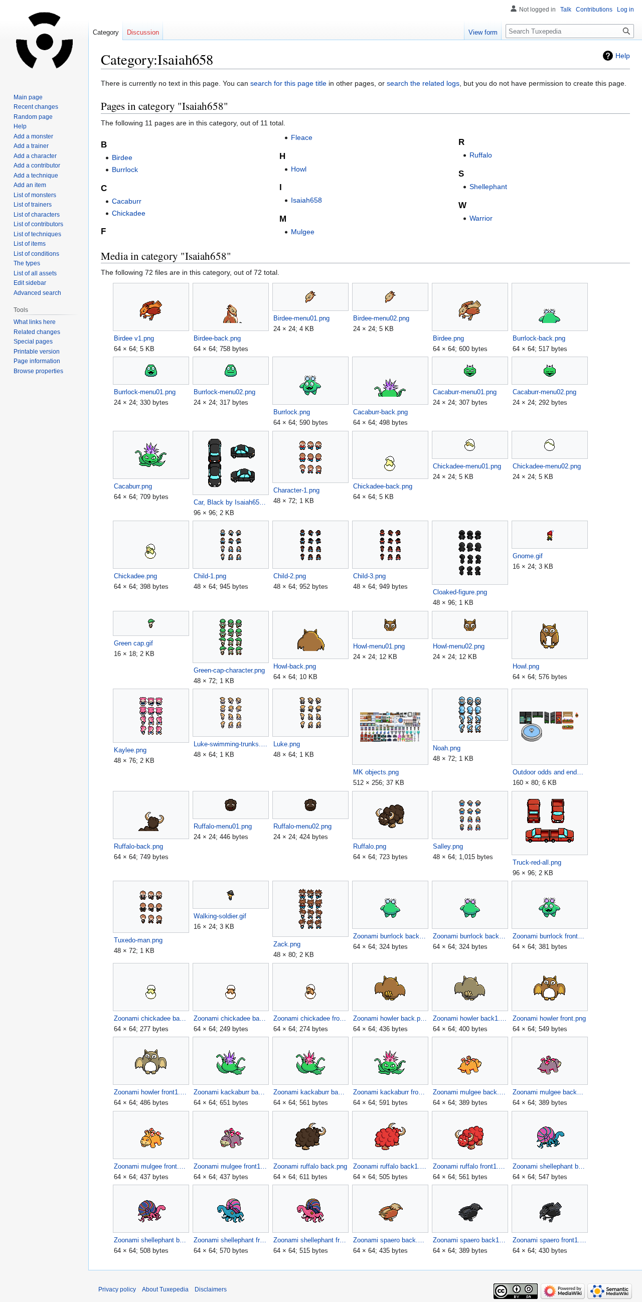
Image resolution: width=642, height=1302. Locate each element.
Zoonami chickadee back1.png (230, 1018)
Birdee (122, 157)
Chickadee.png (135, 576)
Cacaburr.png (133, 486)
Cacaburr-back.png (380, 412)
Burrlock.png (291, 412)
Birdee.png (448, 338)
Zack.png (286, 944)
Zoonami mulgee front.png (151, 1166)
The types (27, 263)
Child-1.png (210, 576)
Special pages (33, 341)
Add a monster (33, 136)
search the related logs (423, 83)
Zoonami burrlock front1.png (549, 936)
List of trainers (33, 204)
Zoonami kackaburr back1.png (310, 1092)
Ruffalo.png (369, 846)
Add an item (30, 185)
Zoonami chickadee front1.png (310, 1018)
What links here (35, 322)
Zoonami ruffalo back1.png (390, 1166)
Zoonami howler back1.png (470, 1018)
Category (106, 32)
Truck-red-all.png (537, 862)
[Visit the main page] (44, 40)
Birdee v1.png (134, 338)
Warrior (481, 218)
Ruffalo (480, 155)
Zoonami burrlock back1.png (470, 936)
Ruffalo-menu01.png (223, 826)
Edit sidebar (30, 282)
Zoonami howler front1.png (151, 1092)
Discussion (143, 32)
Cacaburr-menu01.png (465, 392)
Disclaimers (211, 1289)
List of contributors (38, 224)
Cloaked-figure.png (460, 592)
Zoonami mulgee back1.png (549, 1092)
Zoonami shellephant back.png (549, 1166)
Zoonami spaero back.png (390, 1240)
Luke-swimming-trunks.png (230, 744)
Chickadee (128, 213)
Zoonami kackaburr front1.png (390, 1092)
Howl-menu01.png (379, 646)
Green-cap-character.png (229, 670)
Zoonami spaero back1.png (470, 1240)
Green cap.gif (133, 643)
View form (483, 32)
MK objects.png (376, 772)
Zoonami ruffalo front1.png (470, 1166)
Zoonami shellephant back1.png (151, 1240)
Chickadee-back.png (382, 486)
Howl (298, 169)
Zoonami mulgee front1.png (230, 1166)
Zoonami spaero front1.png (549, 1240)
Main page (28, 97)
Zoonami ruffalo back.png (310, 1166)
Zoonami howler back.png (390, 1018)
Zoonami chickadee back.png (151, 1018)
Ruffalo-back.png (138, 846)
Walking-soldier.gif (220, 916)
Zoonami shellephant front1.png (310, 1240)
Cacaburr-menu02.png (544, 392)
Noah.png (446, 748)
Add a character (35, 155)
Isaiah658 (306, 200)
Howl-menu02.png (459, 646)
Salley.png (448, 846)
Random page (33, 116)
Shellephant (488, 187)
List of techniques (37, 234)
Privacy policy (117, 1289)
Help (622, 56)
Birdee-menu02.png (381, 318)
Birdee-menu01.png (301, 318)
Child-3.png (369, 576)
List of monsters (35, 195)
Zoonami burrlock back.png (390, 936)
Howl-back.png (294, 666)
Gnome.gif (528, 556)
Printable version (37, 351)
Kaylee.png (130, 750)
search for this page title (288, 83)
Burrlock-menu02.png (224, 392)
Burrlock (125, 170)
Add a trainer (31, 145)
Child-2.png (289, 576)
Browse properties (38, 371)
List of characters (37, 214)
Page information (37, 361)
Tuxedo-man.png (138, 940)
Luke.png (286, 744)
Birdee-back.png (217, 338)
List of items (30, 243)
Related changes (37, 332)
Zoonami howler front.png (549, 1018)
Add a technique (36, 175)
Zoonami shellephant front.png (230, 1240)
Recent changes (36, 106)
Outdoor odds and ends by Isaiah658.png (549, 772)
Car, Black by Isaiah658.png (230, 502)
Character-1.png (296, 490)
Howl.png (526, 666)
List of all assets (35, 273)
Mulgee (302, 232)
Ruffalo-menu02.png (302, 826)
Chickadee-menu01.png (467, 466)
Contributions (594, 9)
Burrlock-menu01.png (145, 392)
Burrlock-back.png (539, 338)
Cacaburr (126, 201)
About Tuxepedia (165, 1289)
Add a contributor (37, 165)
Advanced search (37, 292)
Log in (625, 9)
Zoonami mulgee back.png (470, 1092)
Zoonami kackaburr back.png (230, 1092)
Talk (565, 9)
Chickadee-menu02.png (547, 466)
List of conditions (36, 253)
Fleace (301, 137)
